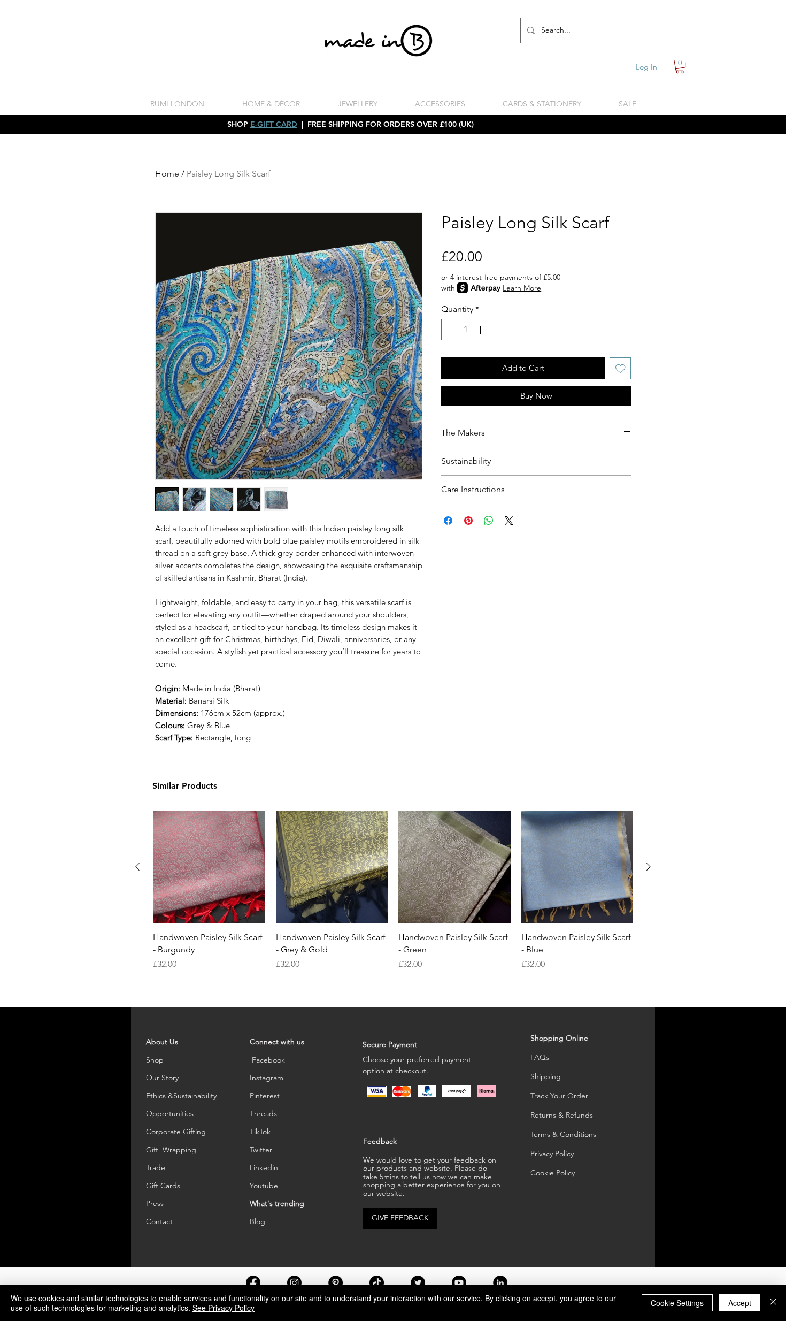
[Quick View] (209, 867)
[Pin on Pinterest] (468, 520)
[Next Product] (648, 866)
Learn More (522, 288)
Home (167, 174)
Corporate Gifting (176, 1131)
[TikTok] (376, 1283)
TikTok (260, 1131)
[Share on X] (509, 520)
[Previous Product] (137, 866)
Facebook (267, 1060)
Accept (739, 1302)
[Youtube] (459, 1283)
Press (155, 1203)
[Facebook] (253, 1283)
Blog (257, 1221)
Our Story (162, 1077)
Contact (159, 1221)
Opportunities (170, 1113)
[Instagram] (294, 1283)
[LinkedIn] (500, 1283)
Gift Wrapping (171, 1150)
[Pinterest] (335, 1283)
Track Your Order (559, 1096)
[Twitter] (418, 1283)
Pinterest (265, 1096)
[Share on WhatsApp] (488, 520)
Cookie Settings (677, 1302)
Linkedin (264, 1167)
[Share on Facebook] (448, 520)
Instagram (266, 1077)
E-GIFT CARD (273, 124)
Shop (155, 1060)
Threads (263, 1113)
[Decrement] (450, 329)
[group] (393, 891)
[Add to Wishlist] (620, 368)
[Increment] (481, 329)
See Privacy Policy (223, 1307)
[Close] (773, 1302)
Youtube (264, 1185)
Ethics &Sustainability (181, 1096)
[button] (680, 66)
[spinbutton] (466, 329)
